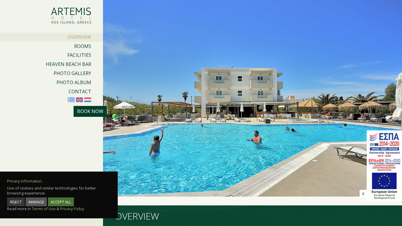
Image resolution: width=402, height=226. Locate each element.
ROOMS (82, 46)
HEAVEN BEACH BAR (68, 64)
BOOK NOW (90, 111)
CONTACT (80, 91)
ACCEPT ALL (61, 202)
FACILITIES (79, 55)
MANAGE (36, 202)
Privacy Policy (72, 208)
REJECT (16, 202)
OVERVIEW (79, 37)
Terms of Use (44, 208)
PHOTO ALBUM (74, 82)
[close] (363, 194)
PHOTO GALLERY (72, 73)
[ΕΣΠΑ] (384, 166)
